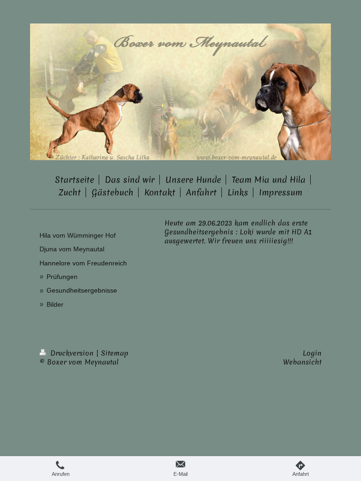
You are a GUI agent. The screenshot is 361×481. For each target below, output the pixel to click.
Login (312, 353)
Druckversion (72, 353)
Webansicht (302, 362)
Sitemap (114, 353)
